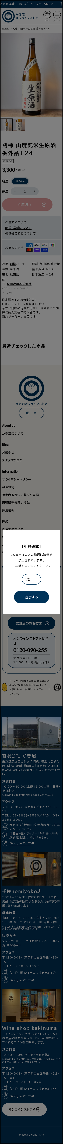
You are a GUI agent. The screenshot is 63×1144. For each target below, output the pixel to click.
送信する (31, 597)
